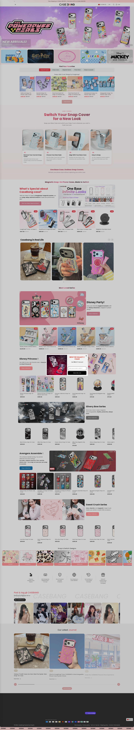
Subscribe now (77, 373)
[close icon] (86, 355)
